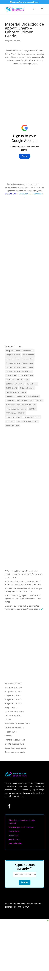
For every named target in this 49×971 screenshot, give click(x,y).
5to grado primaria (13, 367)
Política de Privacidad (14, 727)
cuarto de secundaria (14, 711)
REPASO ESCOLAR (12, 425)
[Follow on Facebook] (9, 806)
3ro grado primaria (13, 691)
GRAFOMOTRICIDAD (31, 396)
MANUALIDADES (36, 400)
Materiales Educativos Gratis (17, 723)
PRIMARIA (21, 413)
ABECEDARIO (27, 371)
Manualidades (15, 843)
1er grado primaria (13, 40)
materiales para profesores (16, 409)
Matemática (10, 405)
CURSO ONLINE (11, 388)
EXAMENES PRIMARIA (14, 396)
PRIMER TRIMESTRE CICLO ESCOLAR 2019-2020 (23, 417)
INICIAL (25, 400)
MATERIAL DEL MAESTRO (26, 405)
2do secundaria (28, 355)
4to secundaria (27, 363)
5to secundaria (27, 367)
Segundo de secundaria (15, 748)
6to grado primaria (13, 371)
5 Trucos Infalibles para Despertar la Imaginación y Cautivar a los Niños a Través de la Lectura (24, 574)
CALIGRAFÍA (10, 380)
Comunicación (32, 384)
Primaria (8, 735)
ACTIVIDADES (11, 375)
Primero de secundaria (15, 740)
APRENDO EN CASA (26, 375)
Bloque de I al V (12, 707)
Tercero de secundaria (15, 752)
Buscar (24, 882)
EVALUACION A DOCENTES (16, 392)
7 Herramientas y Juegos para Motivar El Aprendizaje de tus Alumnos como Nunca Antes (23, 598)
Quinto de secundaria (14, 744)
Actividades (14, 839)
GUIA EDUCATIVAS (13, 400)
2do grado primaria (13, 355)
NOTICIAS (32, 409)
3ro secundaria (27, 359)
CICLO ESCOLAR (23, 380)
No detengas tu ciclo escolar (21, 827)
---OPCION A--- (23, 194)
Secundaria (14, 831)
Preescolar (13, 835)
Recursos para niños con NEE (27, 421)
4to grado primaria (13, 363)
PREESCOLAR (11, 413)
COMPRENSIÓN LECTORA (15, 384)
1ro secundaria (27, 350)
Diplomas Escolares (27, 388)
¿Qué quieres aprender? (25, 866)
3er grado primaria (13, 359)
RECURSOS (10, 421)
